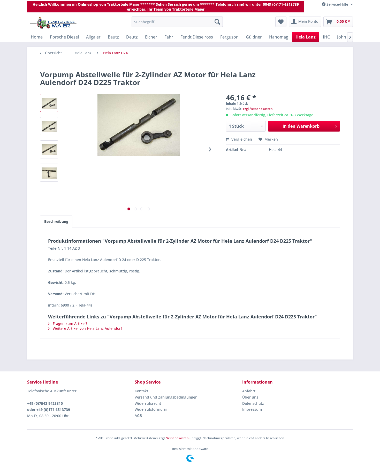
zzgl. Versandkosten (258, 108)
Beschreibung (56, 221)
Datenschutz (253, 403)
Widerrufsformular (151, 409)
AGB (138, 415)
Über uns (250, 397)
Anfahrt (248, 390)
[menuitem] (177, 22)
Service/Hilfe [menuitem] (337, 4)
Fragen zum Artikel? (69, 323)
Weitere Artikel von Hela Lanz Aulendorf (87, 328)
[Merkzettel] (280, 22)
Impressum (252, 409)
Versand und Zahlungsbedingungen (166, 397)
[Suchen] (217, 22)
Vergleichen (241, 139)
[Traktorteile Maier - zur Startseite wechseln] (53, 23)
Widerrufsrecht (148, 403)
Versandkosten (177, 438)
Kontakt (141, 390)
